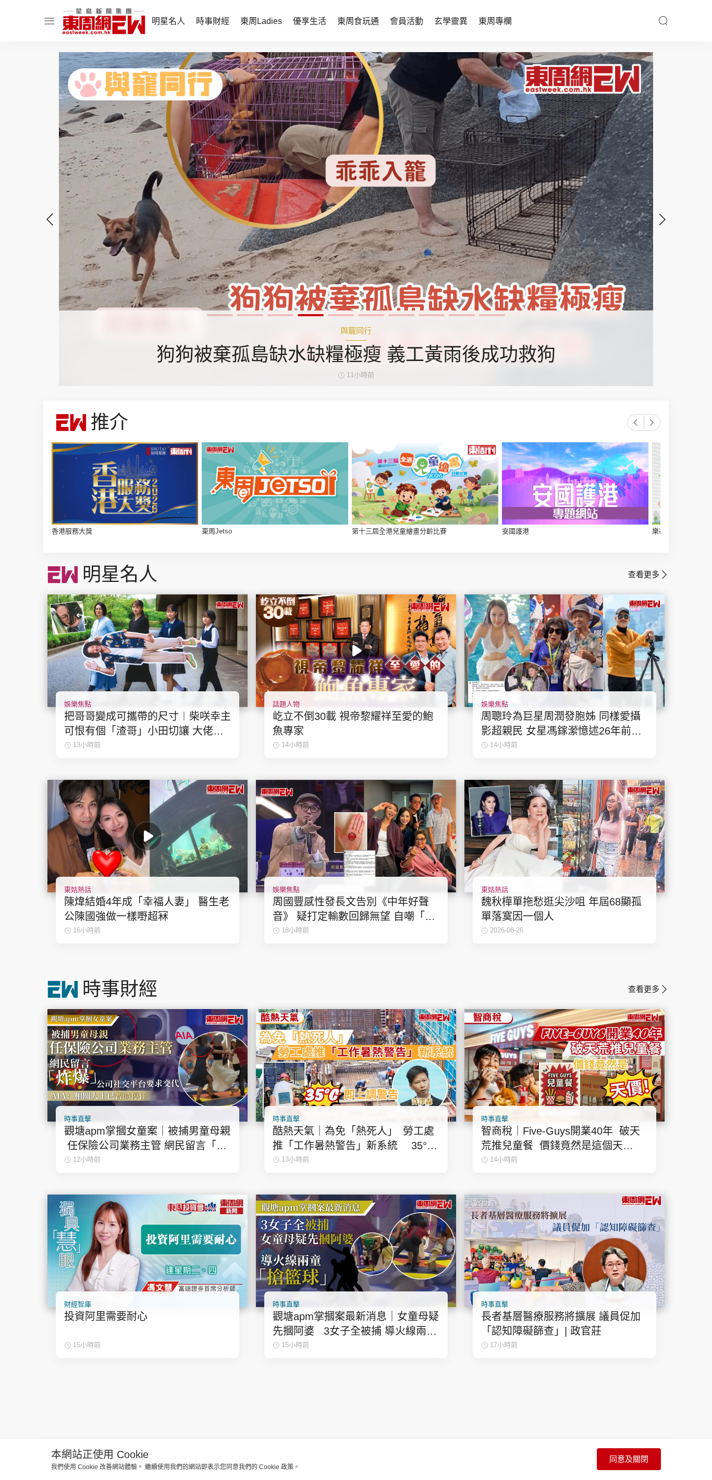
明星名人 (168, 21)
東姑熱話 (77, 889)
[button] (662, 219)
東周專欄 (495, 21)
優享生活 (309, 21)
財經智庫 (77, 1304)
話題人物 (286, 704)
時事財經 (212, 21)
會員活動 (406, 21)
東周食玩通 (358, 21)
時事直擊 (77, 1119)
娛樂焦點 (77, 704)
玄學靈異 (451, 21)
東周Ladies (261, 21)
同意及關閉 (628, 1458)
